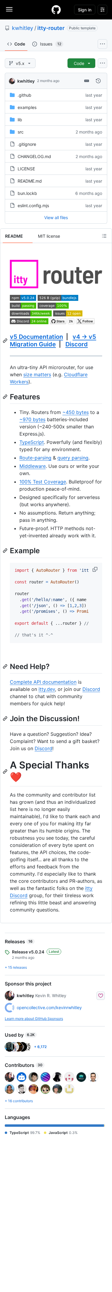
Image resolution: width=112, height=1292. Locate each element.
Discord (76, 344)
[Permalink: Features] (5, 396)
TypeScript (31, 442)
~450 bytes (75, 412)
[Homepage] (56, 9)
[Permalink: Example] (5, 551)
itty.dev (47, 689)
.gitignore (27, 144)
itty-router (51, 28)
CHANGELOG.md (34, 156)
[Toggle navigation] (9, 9)
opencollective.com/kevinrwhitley (49, 1007)
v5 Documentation (36, 336)
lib (20, 119)
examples (27, 107)
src (21, 131)
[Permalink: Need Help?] (5, 666)
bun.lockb (27, 193)
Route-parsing (35, 458)
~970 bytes (32, 419)
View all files (56, 217)
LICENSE (26, 168)
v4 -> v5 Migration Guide (53, 340)
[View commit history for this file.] (98, 81)
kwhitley (22, 28)
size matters (37, 374)
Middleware (32, 466)
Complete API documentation (43, 682)
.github (24, 95)
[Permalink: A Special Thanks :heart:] (5, 771)
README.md (30, 181)
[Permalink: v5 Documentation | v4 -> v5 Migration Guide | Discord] (5, 340)
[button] (95, 569)
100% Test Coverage (42, 482)
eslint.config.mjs (33, 205)
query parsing (72, 458)
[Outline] (104, 236)
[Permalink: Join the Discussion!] (5, 718)
